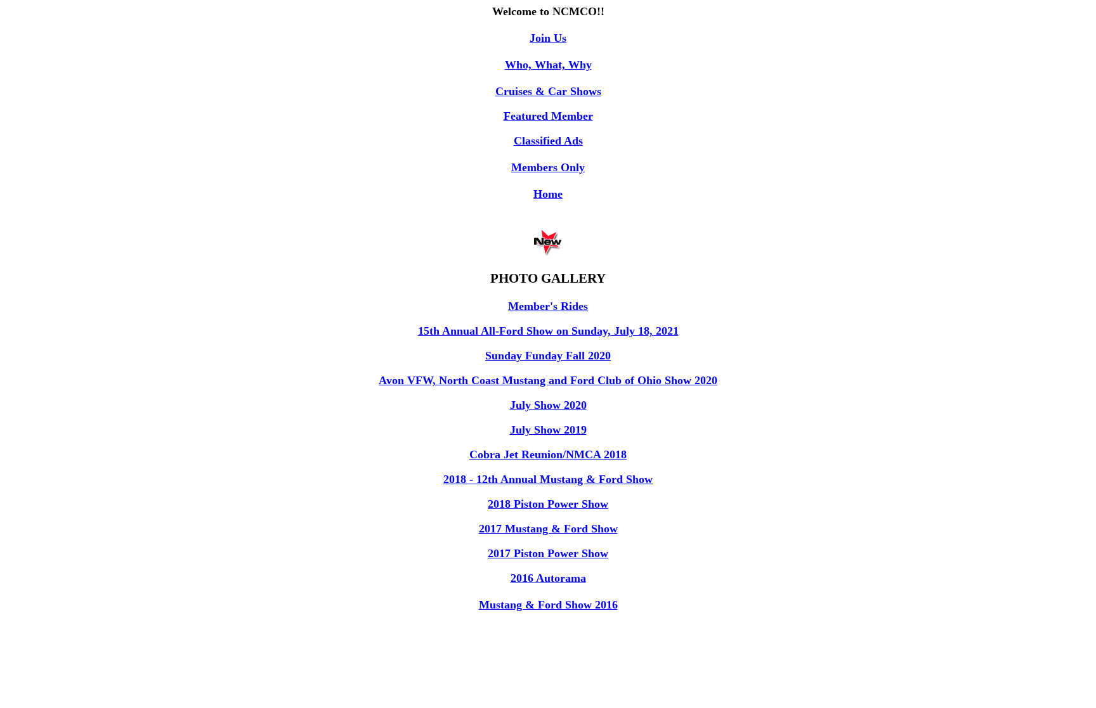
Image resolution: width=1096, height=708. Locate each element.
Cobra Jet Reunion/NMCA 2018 (548, 454)
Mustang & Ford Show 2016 (548, 604)
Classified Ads (548, 140)
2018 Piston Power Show (548, 504)
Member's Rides (548, 306)
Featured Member (548, 116)
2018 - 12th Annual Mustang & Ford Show (548, 479)
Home (548, 194)
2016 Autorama (548, 578)
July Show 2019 (548, 429)
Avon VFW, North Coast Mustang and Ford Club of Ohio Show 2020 (548, 380)
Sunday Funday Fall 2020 (548, 355)
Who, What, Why (548, 64)
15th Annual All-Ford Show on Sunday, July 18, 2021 (548, 331)
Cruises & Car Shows (548, 91)
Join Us (548, 38)
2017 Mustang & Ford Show (548, 528)
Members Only (548, 167)
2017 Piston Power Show (548, 553)
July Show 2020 (548, 405)
